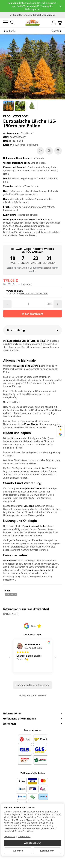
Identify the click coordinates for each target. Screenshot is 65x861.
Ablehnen (18, 850)
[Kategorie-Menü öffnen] (5, 22)
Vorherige (11, 30)
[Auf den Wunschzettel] (40, 151)
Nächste (55, 30)
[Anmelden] (53, 22)
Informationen (12, 713)
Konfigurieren (47, 850)
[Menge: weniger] (7, 304)
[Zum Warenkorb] (59, 22)
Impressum (9, 836)
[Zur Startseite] (32, 22)
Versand (27, 284)
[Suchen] (12, 23)
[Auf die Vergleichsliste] (49, 151)
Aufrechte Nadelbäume (26, 144)
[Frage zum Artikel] (58, 151)
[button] (8, 106)
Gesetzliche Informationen (19, 718)
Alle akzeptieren (32, 842)
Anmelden (9, 723)
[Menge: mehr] (57, 304)
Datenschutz (24, 836)
